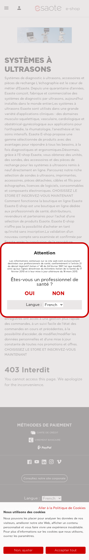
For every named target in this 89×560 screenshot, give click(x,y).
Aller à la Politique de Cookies (62, 508)
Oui (29, 293)
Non (58, 293)
